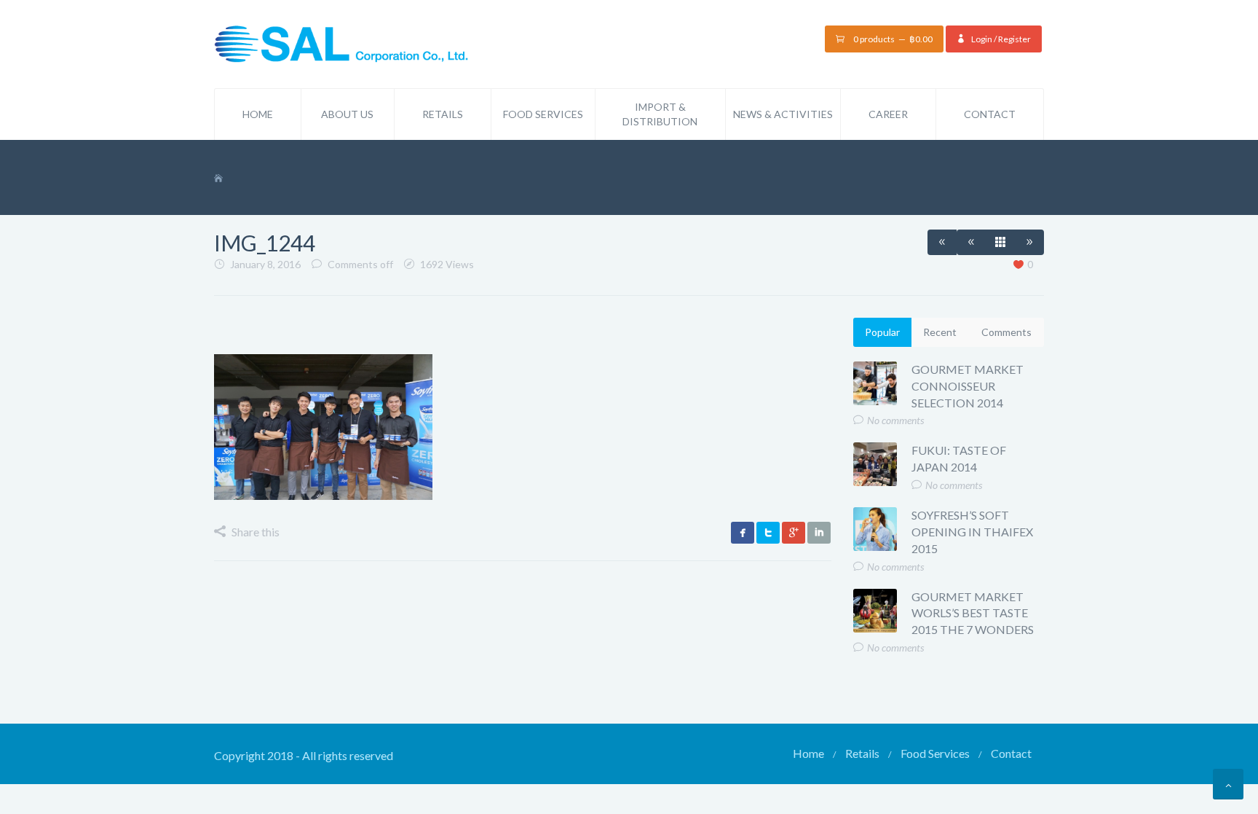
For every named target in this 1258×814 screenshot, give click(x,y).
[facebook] (742, 533)
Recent (940, 332)
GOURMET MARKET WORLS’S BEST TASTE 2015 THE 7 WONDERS (972, 613)
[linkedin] (819, 533)
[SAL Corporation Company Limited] (341, 43)
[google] (793, 533)
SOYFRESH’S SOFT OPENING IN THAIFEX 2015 (972, 531)
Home (257, 114)
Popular (882, 332)
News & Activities (783, 114)
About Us (347, 114)
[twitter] (768, 533)
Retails (442, 114)
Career (888, 114)
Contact (990, 114)
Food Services (543, 114)
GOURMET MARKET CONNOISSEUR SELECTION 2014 (967, 386)
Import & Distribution (659, 114)
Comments (1006, 332)
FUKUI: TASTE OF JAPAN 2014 (958, 458)
